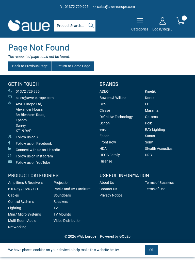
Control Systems (21, 202)
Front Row (108, 142)
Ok (151, 250)
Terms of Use (155, 189)
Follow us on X (27, 137)
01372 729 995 (76, 7)
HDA (103, 149)
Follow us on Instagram (34, 156)
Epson (104, 136)
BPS (103, 104)
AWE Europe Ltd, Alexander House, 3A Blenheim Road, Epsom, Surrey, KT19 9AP (30, 117)
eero (103, 129)
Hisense (106, 161)
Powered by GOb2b (115, 236)
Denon (105, 123)
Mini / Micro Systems (24, 214)
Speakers (61, 202)
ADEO (104, 91)
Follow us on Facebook (34, 143)
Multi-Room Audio (22, 221)
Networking (17, 227)
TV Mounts (62, 214)
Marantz (151, 110)
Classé (105, 110)
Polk (148, 123)
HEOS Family (110, 155)
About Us (107, 183)
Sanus (150, 136)
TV (56, 208)
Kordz (149, 98)
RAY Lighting (155, 129)
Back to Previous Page (29, 66)
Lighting (14, 208)
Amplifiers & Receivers (25, 183)
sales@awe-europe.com (115, 7)
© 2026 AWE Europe (80, 236)
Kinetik (150, 91)
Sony (149, 142)
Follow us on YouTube (33, 162)
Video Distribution (68, 221)
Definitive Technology (116, 117)
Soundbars (62, 195)
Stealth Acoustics (158, 149)
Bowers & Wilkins (113, 98)
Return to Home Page (73, 66)
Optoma (151, 117)
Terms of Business (159, 183)
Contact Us (108, 189)
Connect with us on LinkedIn (38, 150)
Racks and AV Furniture (72, 189)
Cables (13, 195)
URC (148, 155)
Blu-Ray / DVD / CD (23, 189)
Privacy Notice (111, 195)
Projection (62, 183)
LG (147, 104)
